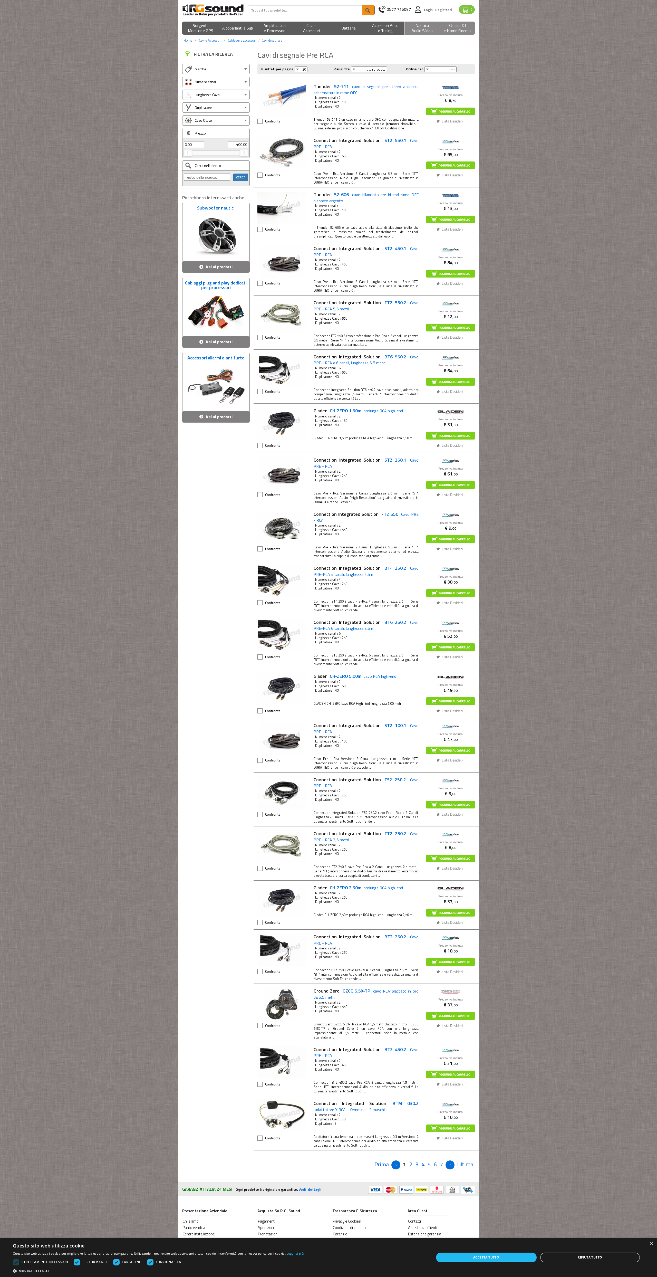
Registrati (443, 9)
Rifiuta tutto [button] (590, 1257)
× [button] (651, 1243)
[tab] (216, 69)
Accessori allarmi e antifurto (216, 358)
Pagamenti (266, 1221)
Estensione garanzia (424, 1234)
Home (187, 40)
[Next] (450, 1164)
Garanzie (340, 1234)
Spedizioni (266, 1228)
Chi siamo (191, 1221)
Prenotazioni (268, 1234)
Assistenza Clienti (422, 1228)
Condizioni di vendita (349, 1228)
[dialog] (328, 1257)
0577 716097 (399, 9)
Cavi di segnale (272, 40)
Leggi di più (295, 1253)
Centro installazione (199, 1234)
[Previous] (395, 1164)
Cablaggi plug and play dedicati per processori (216, 284)
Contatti (414, 1221)
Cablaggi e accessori (242, 40)
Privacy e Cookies (347, 1221)
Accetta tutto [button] (486, 1257)
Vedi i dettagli (310, 1189)
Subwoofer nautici (216, 208)
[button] (201, 28)
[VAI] (368, 10)
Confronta (272, 121)
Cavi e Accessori (210, 40)
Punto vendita (194, 1228)
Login (428, 9)
